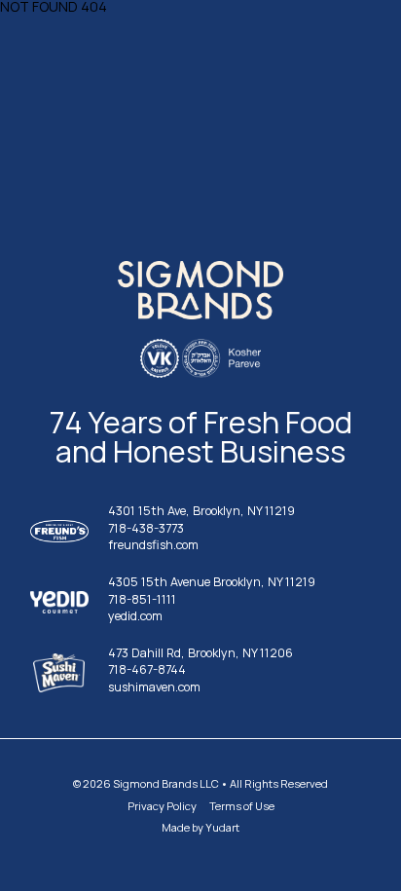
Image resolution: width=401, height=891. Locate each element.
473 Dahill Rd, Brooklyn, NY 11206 (200, 654)
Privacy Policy (162, 805)
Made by (200, 827)
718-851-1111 (142, 600)
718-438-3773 (146, 529)
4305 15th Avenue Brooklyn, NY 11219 (211, 582)
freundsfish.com (153, 545)
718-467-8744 (147, 670)
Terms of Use (241, 805)
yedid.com (135, 617)
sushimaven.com (154, 688)
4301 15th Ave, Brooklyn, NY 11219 (201, 511)
